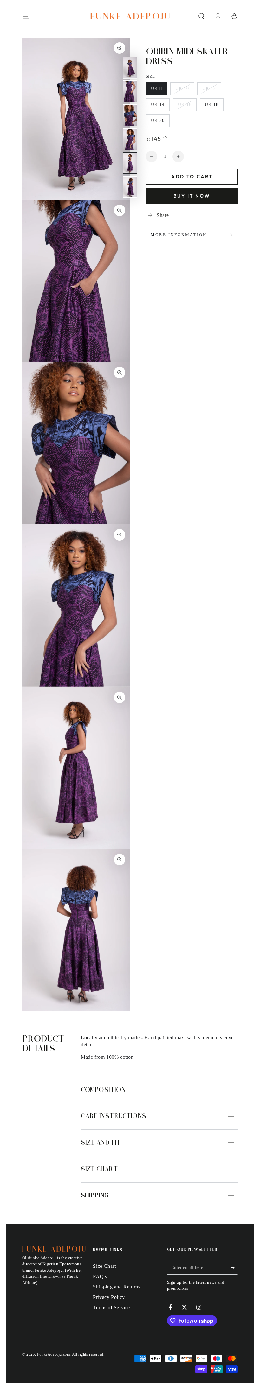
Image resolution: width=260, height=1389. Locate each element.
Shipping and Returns (116, 1286)
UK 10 (184, 90)
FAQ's (100, 1276)
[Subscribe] (234, 1267)
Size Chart (104, 1266)
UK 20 (160, 122)
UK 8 (159, 90)
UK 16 (187, 106)
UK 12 (211, 90)
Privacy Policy (109, 1297)
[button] (201, 16)
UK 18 (214, 106)
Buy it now (191, 196)
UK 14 (160, 106)
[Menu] (25, 16)
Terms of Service (111, 1307)
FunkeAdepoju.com (53, 1354)
